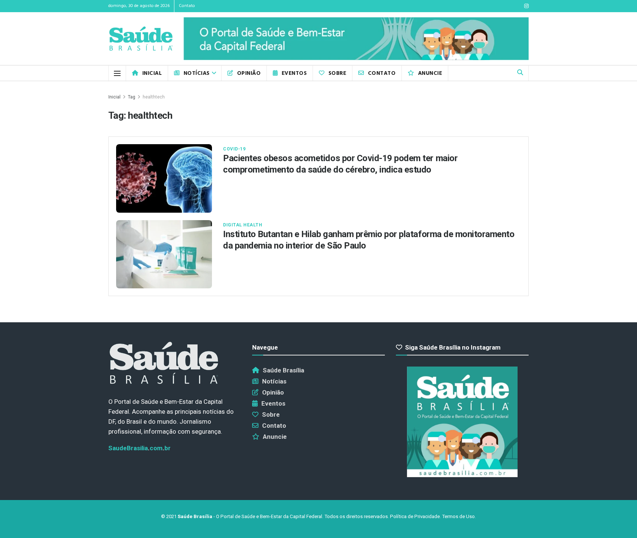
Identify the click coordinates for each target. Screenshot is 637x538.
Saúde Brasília (283, 370)
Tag (131, 97)
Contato (187, 6)
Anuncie (430, 73)
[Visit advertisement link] (356, 38)
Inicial (152, 73)
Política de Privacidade (415, 516)
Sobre (337, 73)
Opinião (249, 73)
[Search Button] (520, 73)
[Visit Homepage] (140, 39)
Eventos (294, 73)
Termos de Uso (458, 516)
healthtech (154, 97)
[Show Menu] (117, 73)
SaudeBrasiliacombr (139, 448)
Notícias (197, 73)
